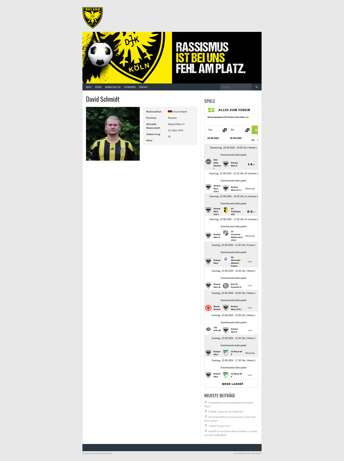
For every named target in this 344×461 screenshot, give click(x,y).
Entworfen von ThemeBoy (247, 453)
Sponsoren (129, 87)
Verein (98, 87)
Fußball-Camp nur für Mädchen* (226, 411)
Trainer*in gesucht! (219, 425)
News (88, 87)
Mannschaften (112, 87)
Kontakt (143, 87)
